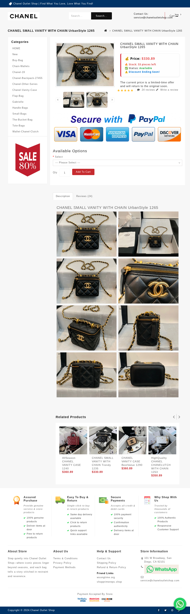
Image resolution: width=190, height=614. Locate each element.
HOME (16, 48)
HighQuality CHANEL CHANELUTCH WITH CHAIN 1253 (161, 464)
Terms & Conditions (65, 558)
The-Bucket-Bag (22, 119)
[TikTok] (178, 610)
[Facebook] (158, 610)
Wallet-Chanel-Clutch (25, 131)
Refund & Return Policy (111, 567)
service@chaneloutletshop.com (159, 580)
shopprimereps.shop (109, 581)
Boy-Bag (17, 60)
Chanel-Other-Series (25, 84)
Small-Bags (19, 113)
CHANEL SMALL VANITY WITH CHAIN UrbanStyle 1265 (107, 208)
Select (59, 156)
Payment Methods (64, 567)
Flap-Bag (18, 96)
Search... (101, 15)
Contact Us (104, 558)
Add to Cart (83, 171)
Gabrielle (18, 101)
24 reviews (148, 89)
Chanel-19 (18, 72)
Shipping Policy (106, 562)
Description (63, 196)
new (15, 54)
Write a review (168, 89)
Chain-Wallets (21, 66)
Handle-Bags (20, 107)
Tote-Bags (18, 125)
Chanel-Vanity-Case (24, 90)
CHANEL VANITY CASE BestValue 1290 (132, 461)
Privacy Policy (62, 562)
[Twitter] (165, 610)
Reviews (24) (84, 196)
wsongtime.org (106, 577)
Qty (55, 172)
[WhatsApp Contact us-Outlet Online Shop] (180, 604)
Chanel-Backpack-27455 (27, 78)
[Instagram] (172, 610)
